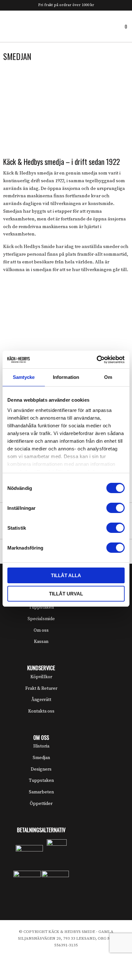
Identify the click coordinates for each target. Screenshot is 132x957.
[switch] (115, 508)
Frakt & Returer (41, 688)
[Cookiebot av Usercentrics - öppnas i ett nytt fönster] (97, 359)
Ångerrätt (41, 700)
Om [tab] (108, 377)
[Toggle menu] (6, 26)
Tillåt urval (66, 593)
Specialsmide (41, 619)
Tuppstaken (41, 607)
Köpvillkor (41, 677)
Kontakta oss (41, 711)
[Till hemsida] (66, 26)
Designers (41, 769)
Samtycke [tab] (24, 377)
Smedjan (41, 758)
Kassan (41, 642)
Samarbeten (41, 792)
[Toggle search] (17, 26)
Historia (41, 746)
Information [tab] (66, 377)
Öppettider (41, 804)
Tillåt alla (66, 575)
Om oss (41, 630)
